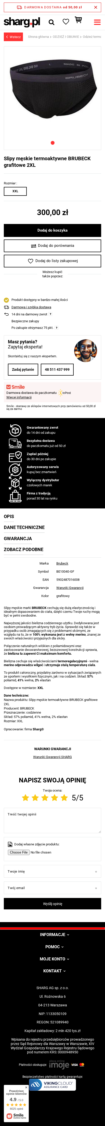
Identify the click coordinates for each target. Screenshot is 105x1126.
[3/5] (44, 797)
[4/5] (54, 797)
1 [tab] (53, 143)
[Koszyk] (80, 22)
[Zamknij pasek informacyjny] (95, 7)
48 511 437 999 (57, 369)
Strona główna (38, 37)
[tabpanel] (52, 91)
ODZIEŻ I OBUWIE (66, 37)
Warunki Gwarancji (70, 588)
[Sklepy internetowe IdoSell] (52, 1113)
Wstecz (15, 37)
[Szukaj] (51, 22)
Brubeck (62, 563)
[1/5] (25, 797)
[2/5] (35, 797)
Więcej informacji (19, 397)
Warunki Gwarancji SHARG (52, 757)
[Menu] (97, 22)
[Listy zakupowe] (65, 22)
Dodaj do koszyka (52, 230)
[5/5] (64, 797)
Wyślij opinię (52, 904)
